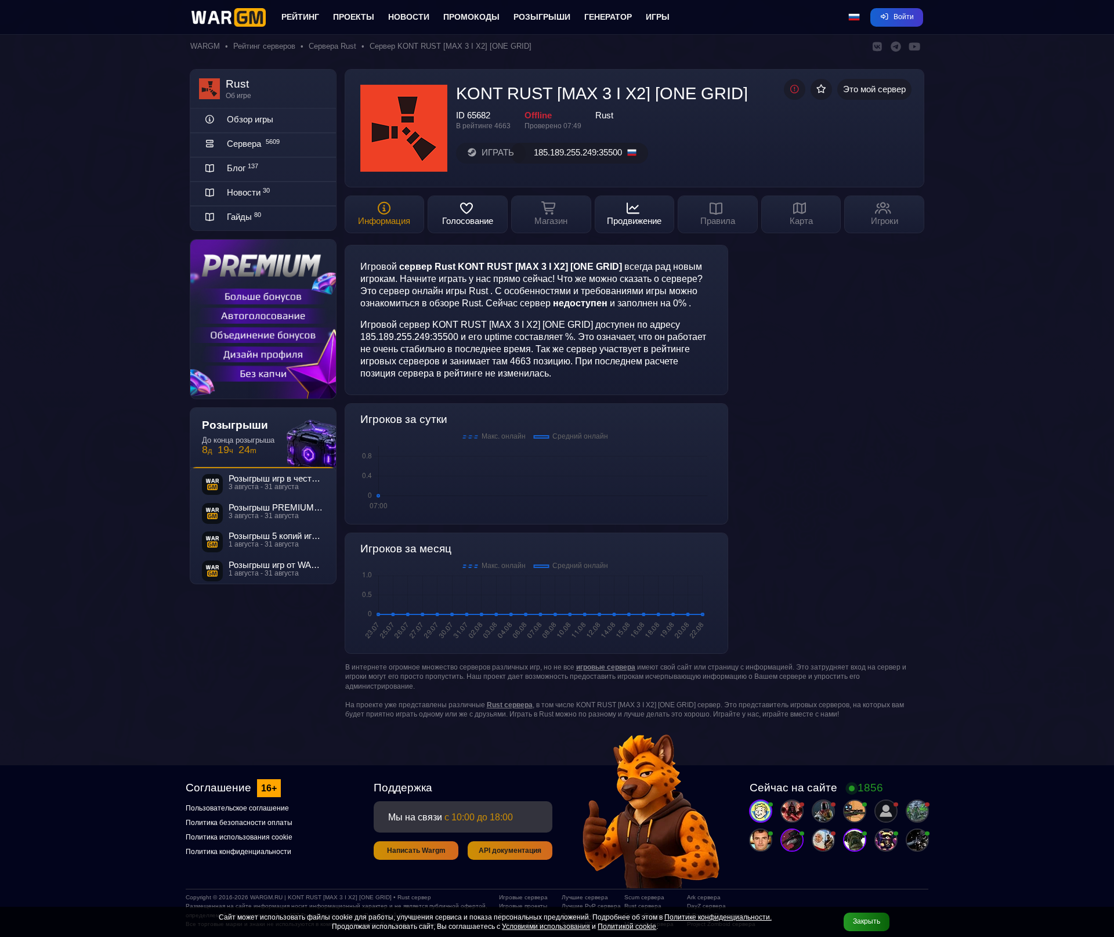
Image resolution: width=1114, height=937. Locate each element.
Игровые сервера (523, 897)
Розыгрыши (541, 16)
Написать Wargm (416, 850)
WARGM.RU (266, 897)
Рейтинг (300, 16)
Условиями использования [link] (546, 926)
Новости (408, 16)
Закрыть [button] (866, 921)
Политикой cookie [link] (627, 926)
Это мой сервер (874, 89)
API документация (510, 850)
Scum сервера (644, 897)
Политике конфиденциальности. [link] (718, 917)
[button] (854, 17)
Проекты (353, 16)
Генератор (608, 16)
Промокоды (471, 16)
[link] (605, 667)
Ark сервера (704, 897)
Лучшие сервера (585, 897)
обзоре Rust (455, 303)
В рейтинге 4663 (483, 126)
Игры (658, 16)
